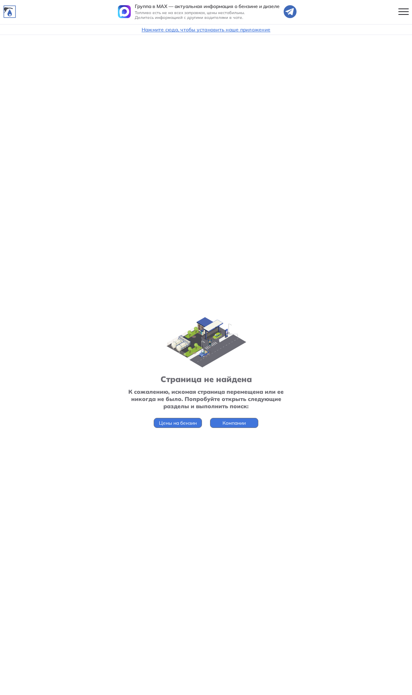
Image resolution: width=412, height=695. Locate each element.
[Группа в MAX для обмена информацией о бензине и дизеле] (124, 11)
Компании (234, 423)
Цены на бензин (178, 423)
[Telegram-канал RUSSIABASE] (290, 11)
